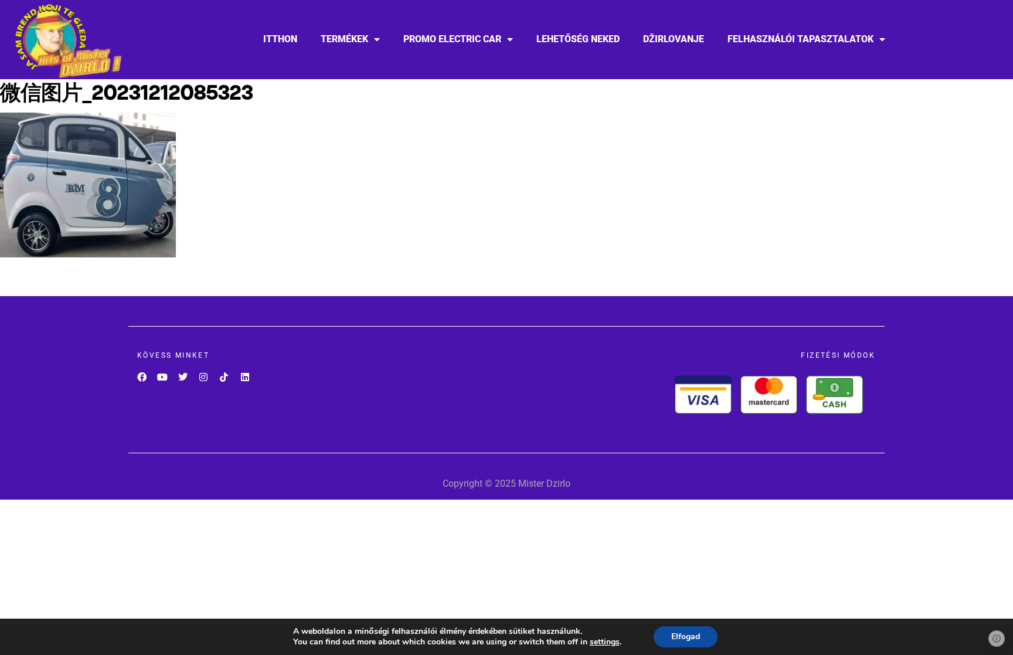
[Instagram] (203, 376)
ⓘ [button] (996, 638)
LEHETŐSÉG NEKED (578, 39)
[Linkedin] (244, 376)
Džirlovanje (673, 39)
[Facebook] (141, 376)
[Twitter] (182, 376)
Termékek (344, 39)
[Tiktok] (224, 376)
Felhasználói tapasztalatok (800, 39)
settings (605, 642)
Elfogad (685, 636)
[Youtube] (162, 376)
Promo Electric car (452, 39)
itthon (280, 39)
